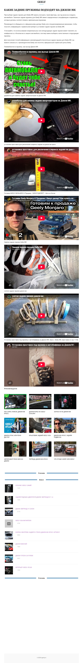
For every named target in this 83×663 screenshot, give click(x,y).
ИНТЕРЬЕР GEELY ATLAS (23, 567)
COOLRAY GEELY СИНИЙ (23, 485)
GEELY (41, 2)
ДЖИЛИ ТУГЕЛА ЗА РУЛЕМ (24, 556)
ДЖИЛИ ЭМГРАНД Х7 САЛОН (24, 509)
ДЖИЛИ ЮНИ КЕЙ (21, 544)
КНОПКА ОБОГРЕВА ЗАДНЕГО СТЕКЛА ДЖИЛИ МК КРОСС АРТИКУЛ (37, 532)
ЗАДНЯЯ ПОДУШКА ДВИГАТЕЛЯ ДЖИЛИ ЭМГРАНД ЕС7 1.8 (34, 497)
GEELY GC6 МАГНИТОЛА (23, 520)
